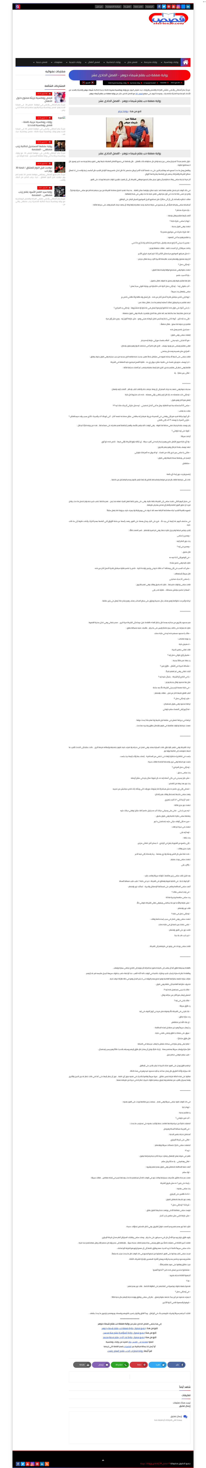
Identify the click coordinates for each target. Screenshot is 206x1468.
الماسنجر (128, 1346)
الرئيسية (149, 6)
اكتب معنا (138, 6)
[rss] (47, 1464)
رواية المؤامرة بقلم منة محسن (118, 1333)
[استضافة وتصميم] (52, 1464)
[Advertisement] (70, 34)
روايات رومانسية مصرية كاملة (117, 82)
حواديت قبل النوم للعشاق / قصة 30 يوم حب (34, 169)
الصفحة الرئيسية (150, 82)
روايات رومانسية (171, 62)
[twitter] (164, 6)
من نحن (99, 6)
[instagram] (178, 6)
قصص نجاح (132, 62)
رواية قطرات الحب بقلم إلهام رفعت (125, 1351)
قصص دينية (41, 62)
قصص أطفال (94, 62)
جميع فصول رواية (124, 1337)
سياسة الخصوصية (113, 6)
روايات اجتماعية (113, 62)
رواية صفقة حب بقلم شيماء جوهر (117, 1328)
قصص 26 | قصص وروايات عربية (154, 1463)
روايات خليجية (75, 62)
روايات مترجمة (150, 62)
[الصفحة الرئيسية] (185, 62)
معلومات (58, 62)
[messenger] (183, 6)
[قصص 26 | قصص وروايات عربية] (168, 19)
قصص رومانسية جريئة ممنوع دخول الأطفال (34, 99)
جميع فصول (139, 1328)
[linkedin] (188, 6)
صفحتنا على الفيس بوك (138, 1342)
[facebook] (159, 6)
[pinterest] (169, 6)
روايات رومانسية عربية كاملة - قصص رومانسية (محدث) (37, 123)
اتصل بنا (127, 6)
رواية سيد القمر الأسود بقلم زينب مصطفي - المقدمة (35, 193)
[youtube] (173, 6)
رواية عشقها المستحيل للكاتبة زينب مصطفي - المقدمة (34, 148)
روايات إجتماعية (135, 82)
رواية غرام (123, 111)
